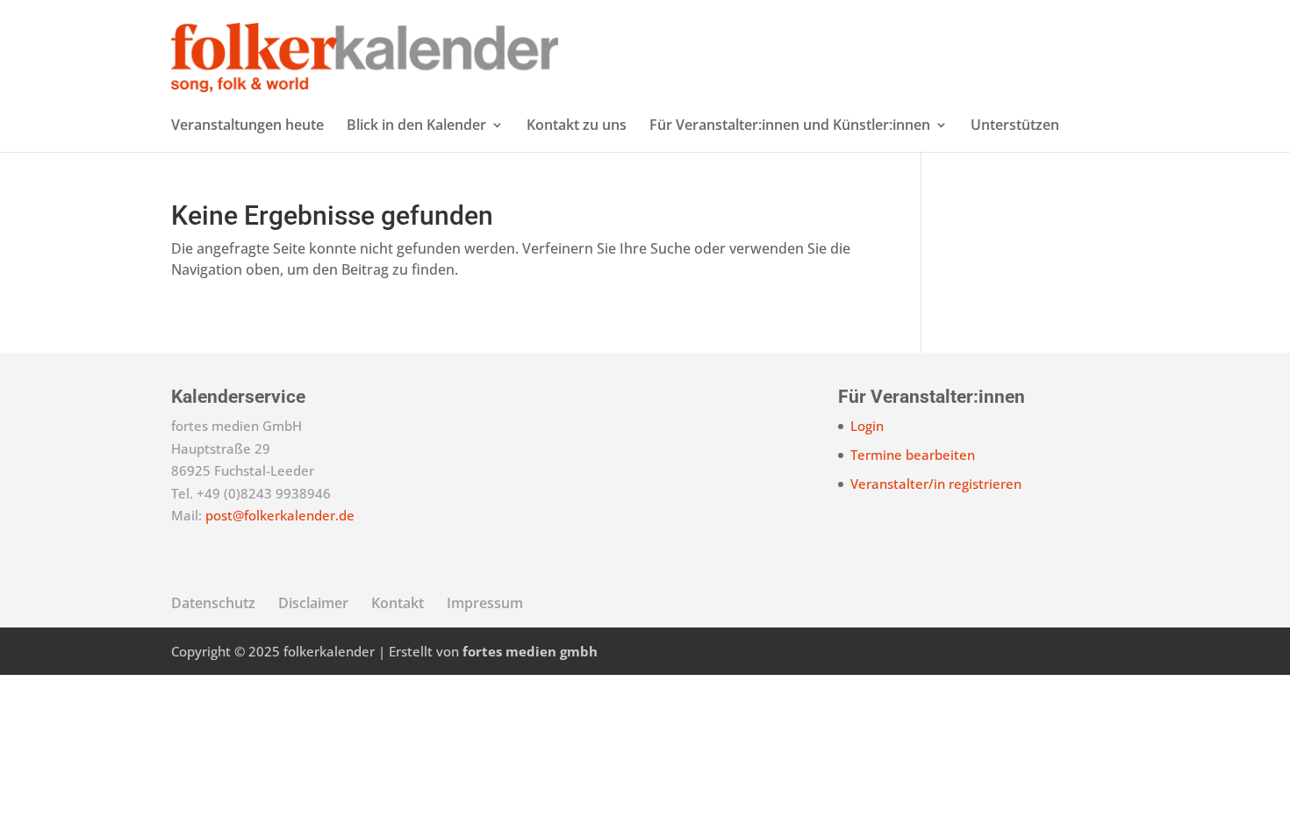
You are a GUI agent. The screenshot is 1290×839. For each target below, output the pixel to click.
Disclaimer (313, 603)
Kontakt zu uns (577, 126)
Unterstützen (1015, 126)
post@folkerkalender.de (280, 515)
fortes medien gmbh (530, 651)
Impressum (485, 603)
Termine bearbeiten (912, 454)
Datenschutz (213, 603)
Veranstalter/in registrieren (935, 483)
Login (867, 425)
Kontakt (397, 603)
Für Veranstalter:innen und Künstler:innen (789, 126)
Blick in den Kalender (416, 126)
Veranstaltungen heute (247, 126)
